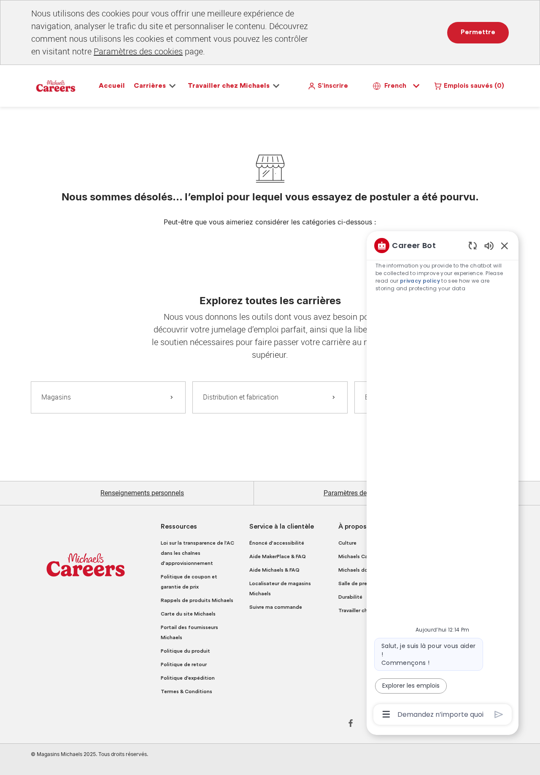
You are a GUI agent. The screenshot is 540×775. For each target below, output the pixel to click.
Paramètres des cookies (138, 51)
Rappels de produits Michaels (197, 600)
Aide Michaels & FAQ (274, 569)
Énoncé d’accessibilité (276, 542)
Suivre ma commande (275, 607)
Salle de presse (356, 583)
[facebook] (350, 723)
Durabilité (350, 596)
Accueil (112, 85)
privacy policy (420, 280)
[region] (442, 479)
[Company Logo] (56, 85)
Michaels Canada (359, 556)
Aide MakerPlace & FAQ (277, 556)
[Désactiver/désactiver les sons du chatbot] (489, 245)
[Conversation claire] (473, 245)
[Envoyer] (499, 714)
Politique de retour (184, 664)
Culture (347, 542)
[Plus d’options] (386, 714)
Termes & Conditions (186, 691)
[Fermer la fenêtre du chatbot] (504, 245)
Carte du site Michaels (188, 613)
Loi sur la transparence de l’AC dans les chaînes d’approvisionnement (197, 553)
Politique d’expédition (188, 677)
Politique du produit (185, 650)
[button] (328, 86)
